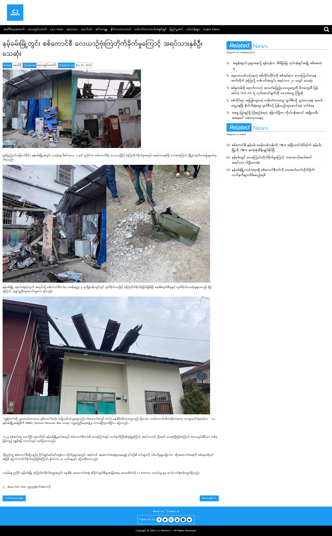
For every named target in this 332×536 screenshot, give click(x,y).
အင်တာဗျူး (101, 30)
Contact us (173, 511)
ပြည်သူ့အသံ (176, 30)
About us (158, 511)
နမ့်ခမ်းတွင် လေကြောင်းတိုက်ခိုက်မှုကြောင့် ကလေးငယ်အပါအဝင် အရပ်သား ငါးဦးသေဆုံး (272, 160)
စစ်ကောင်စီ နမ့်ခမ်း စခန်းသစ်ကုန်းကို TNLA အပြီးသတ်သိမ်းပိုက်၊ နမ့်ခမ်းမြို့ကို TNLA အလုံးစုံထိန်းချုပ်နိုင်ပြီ (276, 148)
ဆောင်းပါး (86, 30)
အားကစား (72, 30)
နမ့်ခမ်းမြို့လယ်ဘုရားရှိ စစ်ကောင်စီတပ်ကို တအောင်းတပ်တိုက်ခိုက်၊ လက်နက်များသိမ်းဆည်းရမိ (273, 173)
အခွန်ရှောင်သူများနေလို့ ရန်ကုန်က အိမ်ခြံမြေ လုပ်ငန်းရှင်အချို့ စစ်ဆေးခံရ (277, 66)
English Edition (211, 30)
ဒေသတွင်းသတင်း (37, 30)
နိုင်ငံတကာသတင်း (121, 30)
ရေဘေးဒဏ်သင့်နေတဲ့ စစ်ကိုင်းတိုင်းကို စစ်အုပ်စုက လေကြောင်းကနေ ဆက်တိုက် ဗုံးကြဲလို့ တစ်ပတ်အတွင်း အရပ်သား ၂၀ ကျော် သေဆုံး (273, 78)
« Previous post (14, 498)
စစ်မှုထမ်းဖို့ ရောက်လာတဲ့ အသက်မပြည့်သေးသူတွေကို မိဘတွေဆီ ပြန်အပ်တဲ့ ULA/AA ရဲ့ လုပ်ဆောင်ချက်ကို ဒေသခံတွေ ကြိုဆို (274, 91)
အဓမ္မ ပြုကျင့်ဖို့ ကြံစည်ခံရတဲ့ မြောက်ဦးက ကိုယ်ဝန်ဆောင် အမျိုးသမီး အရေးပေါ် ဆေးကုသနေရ (275, 115)
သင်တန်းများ (193, 30)
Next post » (209, 498)
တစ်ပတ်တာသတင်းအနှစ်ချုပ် (150, 30)
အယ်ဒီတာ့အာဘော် (14, 30)
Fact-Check (56, 30)
